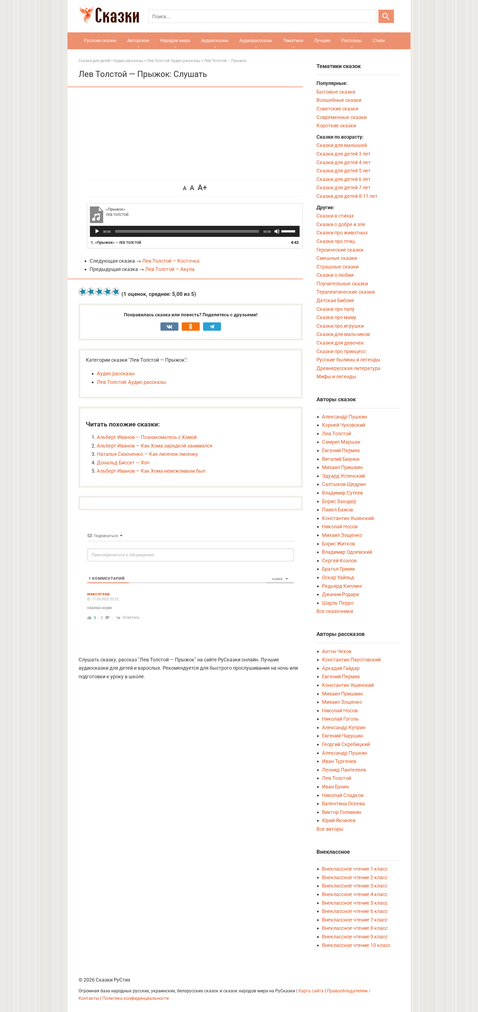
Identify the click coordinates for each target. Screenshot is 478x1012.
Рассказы (351, 40)
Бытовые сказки (335, 92)
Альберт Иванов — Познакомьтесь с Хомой (147, 437)
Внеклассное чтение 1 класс (355, 869)
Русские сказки (100, 40)
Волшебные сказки (338, 100)
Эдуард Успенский (343, 476)
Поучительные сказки (342, 283)
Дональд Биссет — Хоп (123, 462)
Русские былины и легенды (348, 360)
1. (116, 242)
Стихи (379, 40)
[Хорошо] (107, 292)
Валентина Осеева (343, 803)
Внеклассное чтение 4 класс (355, 894)
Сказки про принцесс (341, 351)
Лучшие (322, 40)
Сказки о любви (335, 275)
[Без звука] (277, 231)
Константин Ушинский (348, 518)
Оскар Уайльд (338, 577)
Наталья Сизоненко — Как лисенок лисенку (147, 454)
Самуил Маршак (341, 442)
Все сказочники (334, 611)
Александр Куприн (343, 727)
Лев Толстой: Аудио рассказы (131, 382)
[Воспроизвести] (97, 231)
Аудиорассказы (255, 40)
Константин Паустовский (351, 659)
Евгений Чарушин (342, 736)
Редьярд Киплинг (342, 586)
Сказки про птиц (335, 241)
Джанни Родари (340, 594)
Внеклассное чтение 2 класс (355, 877)
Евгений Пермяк (341, 450)
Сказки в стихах (335, 216)
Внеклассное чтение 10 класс (356, 945)
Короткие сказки (336, 125)
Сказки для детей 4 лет (343, 162)
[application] (195, 231)
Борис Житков (338, 544)
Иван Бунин (335, 787)
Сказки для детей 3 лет (343, 154)
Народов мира (175, 40)
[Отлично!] (116, 292)
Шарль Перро (338, 603)
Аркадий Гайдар (341, 668)
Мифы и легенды (336, 376)
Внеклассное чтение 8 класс (355, 928)
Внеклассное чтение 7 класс (355, 920)
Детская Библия (335, 300)
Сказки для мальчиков (343, 334)
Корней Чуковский (343, 425)
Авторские (138, 40)
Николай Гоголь (340, 719)
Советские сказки (337, 109)
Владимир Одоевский (347, 552)
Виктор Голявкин (341, 812)
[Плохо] (91, 292)
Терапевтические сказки (345, 292)
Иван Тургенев (339, 761)
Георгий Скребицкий (346, 744)
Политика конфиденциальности (135, 998)
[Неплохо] (99, 292)
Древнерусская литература (348, 368)
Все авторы (329, 829)
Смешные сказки (336, 258)
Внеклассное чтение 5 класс (355, 903)
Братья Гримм (338, 569)
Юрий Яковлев (338, 820)
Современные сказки (341, 117)
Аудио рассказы (116, 373)
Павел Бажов (337, 510)
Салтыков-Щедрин (344, 484)
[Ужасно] (83, 292)
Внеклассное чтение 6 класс (355, 911)
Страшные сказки (337, 267)
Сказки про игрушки (340, 326)
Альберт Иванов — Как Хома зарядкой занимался (154, 446)
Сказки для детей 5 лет (343, 171)
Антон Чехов (336, 651)
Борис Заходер (339, 501)
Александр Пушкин (344, 417)
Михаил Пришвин (342, 467)
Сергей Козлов (339, 560)
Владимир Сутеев (342, 493)
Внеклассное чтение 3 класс (355, 886)
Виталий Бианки (340, 459)
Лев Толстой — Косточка (170, 261)
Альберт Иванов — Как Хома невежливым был (151, 471)
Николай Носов (340, 526)
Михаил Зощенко (342, 535)
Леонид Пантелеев (344, 770)
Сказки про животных (342, 232)
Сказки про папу (335, 309)
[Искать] (386, 16)
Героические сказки (339, 250)
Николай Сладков (342, 795)
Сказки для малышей (341, 145)
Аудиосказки (214, 40)
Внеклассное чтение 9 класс (355, 936)
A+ (202, 187)
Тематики (293, 40)
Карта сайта (311, 990)
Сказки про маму (336, 317)
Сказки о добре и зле (340, 224)
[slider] (289, 231)
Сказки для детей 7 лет (343, 187)
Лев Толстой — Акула (169, 269)
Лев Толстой (336, 433)
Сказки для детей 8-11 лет (347, 196)
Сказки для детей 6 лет (343, 179)
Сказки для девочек (340, 343)
